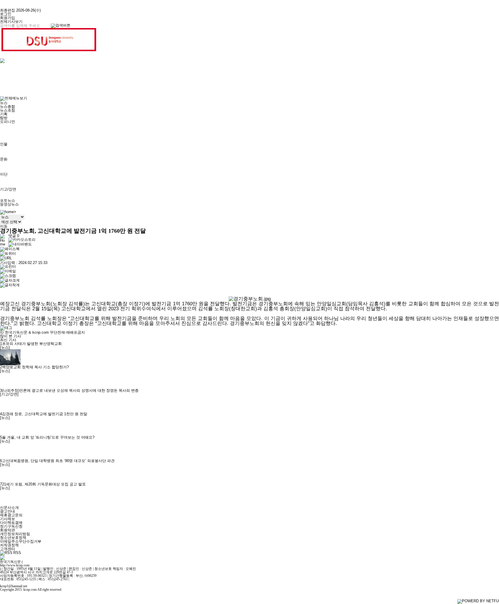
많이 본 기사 (10, 336)
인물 (4, 144)
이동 (4, 226)
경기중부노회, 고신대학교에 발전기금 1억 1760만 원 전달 (73, 231)
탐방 (4, 118)
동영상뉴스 (9, 204)
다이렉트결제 (11, 522)
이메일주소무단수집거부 (20, 541)
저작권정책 (9, 545)
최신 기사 (8, 340)
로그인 (5, 14)
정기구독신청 (11, 526)
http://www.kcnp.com (14, 565)
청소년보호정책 (13, 538)
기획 (4, 114)
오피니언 (7, 121)
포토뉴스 (7, 200)
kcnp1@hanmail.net (13, 586)
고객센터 (7, 549)
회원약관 (7, 530)
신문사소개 (9, 507)
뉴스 (4, 103)
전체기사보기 (11, 21)
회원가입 (7, 18)
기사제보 (7, 519)
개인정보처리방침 (15, 534)
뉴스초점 (7, 110)
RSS (17, 553)
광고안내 (7, 511)
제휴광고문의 (11, 515)
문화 (4, 159)
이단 (4, 174)
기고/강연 (8, 189)
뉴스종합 (7, 106)
